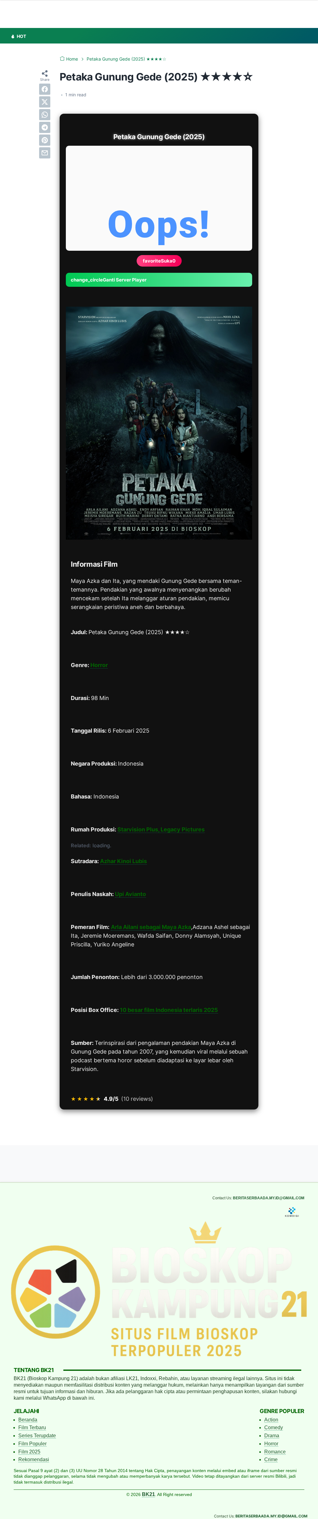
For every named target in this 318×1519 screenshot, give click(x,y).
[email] (44, 152)
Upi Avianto (130, 894)
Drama (271, 1435)
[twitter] (44, 102)
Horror (99, 665)
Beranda (27, 1419)
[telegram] (44, 127)
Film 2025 (29, 1451)
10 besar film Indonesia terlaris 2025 (169, 1010)
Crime (271, 1459)
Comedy (273, 1427)
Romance (275, 1451)
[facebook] (44, 89)
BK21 (148, 1494)
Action (271, 1419)
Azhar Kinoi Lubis (123, 861)
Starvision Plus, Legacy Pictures (161, 829)
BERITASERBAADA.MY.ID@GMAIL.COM (268, 1198)
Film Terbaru (32, 1427)
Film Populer (32, 1443)
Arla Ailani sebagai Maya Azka (151, 927)
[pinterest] (44, 140)
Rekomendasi (33, 1459)
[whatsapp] (44, 114)
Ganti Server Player (109, 280)
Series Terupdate (37, 1435)
